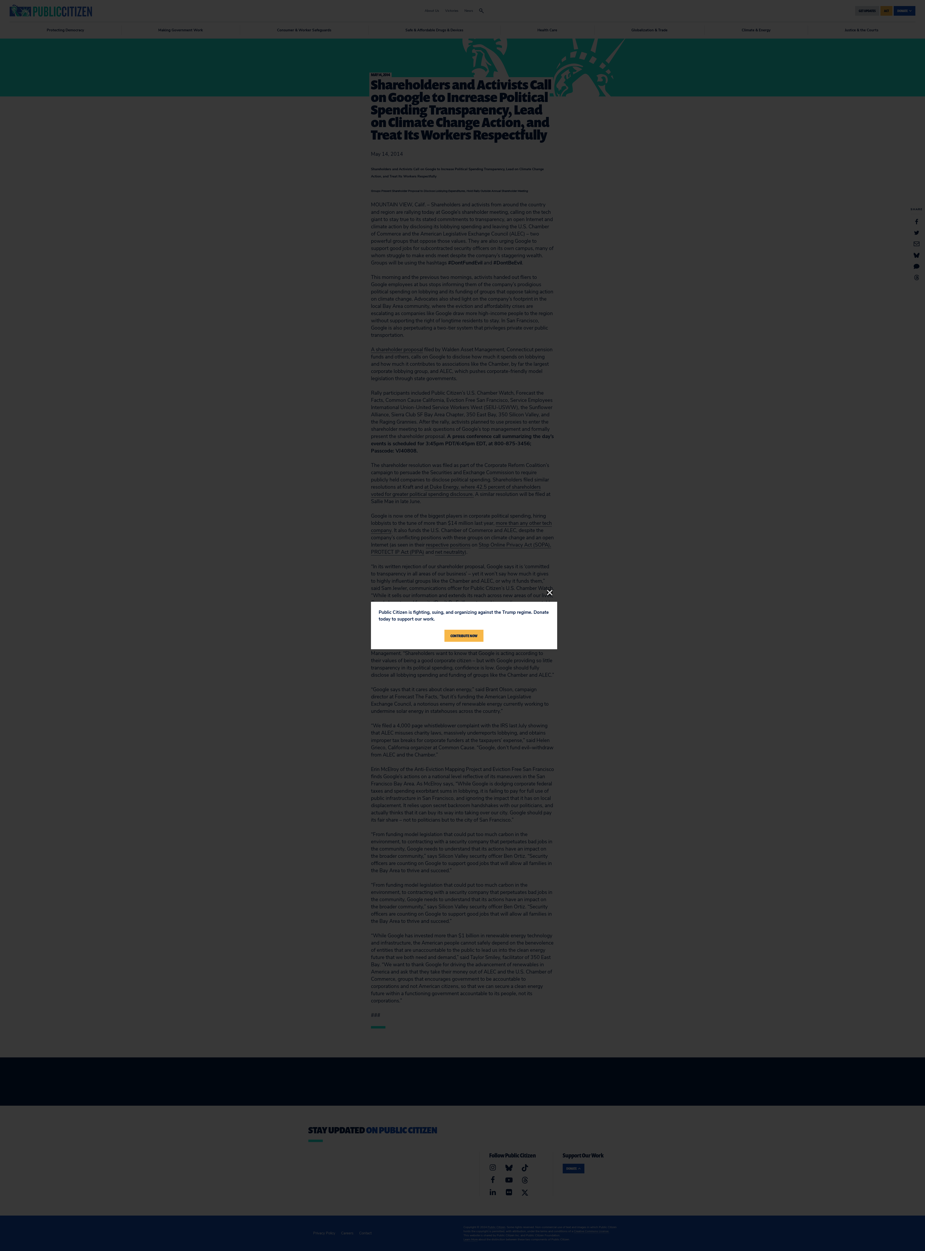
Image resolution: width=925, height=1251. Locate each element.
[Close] (549, 592)
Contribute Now (463, 635)
